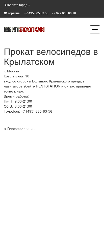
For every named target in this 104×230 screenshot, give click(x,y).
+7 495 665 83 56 (36, 13)
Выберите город (16, 5)
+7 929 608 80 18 (64, 13)
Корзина (13, 13)
